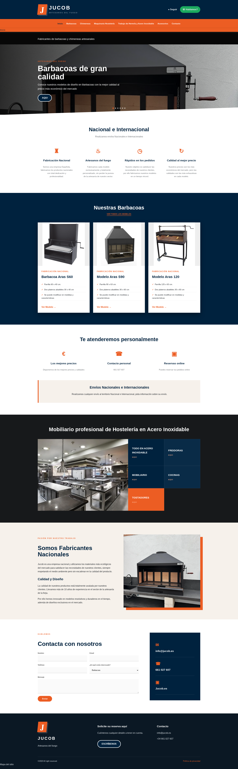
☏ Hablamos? (190, 9)
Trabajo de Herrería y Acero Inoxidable (136, 23)
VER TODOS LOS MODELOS (119, 214)
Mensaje (41, 677)
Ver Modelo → (48, 307)
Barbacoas (71, 23)
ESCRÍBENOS (109, 744)
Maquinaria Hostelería (104, 23)
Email (92, 653)
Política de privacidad (191, 761)
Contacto (176, 23)
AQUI (45, 98)
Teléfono (41, 665)
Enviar (45, 699)
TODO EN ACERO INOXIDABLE (142, 452)
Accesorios (163, 23)
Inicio (60, 23)
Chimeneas (85, 23)
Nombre (41, 653)
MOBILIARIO (139, 477)
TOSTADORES (140, 499)
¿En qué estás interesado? (100, 665)
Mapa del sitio (7, 764)
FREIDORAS (175, 452)
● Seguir (172, 9)
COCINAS (174, 477)
